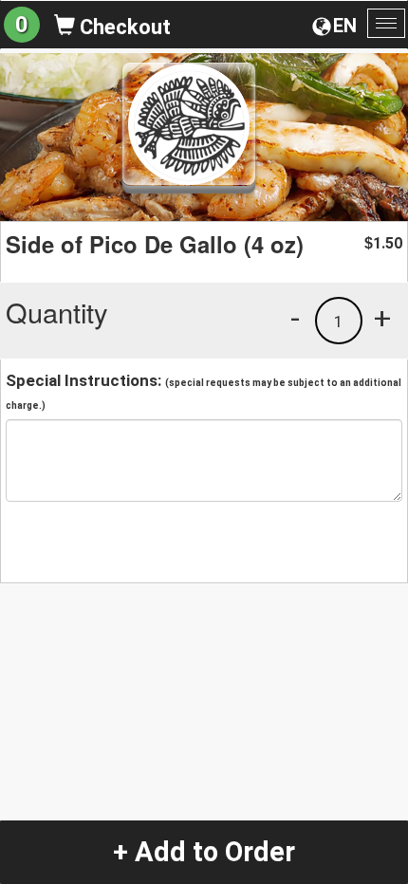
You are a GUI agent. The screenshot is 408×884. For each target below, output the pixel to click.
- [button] (295, 318)
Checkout (123, 27)
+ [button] (382, 318)
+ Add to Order (204, 852)
